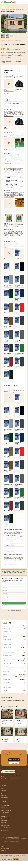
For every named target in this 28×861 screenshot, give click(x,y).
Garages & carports (5, 793)
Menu (24, 2)
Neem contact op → (5, 844)
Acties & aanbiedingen (6, 810)
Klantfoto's (3, 850)
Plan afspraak (15, 763)
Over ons (3, 846)
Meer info (18, 856)
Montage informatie (5, 829)
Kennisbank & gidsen (5, 818)
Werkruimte (3, 795)
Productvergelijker (5, 812)
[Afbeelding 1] (3, 36)
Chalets (2, 788)
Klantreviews (4, 807)
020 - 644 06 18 (11, 614)
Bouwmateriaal (4, 797)
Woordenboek (4, 820)
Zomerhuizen (4, 790)
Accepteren (16, 859)
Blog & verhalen (4, 823)
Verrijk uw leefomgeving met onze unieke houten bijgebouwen (13, 9)
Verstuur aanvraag (14, 603)
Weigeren (10, 859)
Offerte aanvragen (13, 759)
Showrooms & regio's (5, 808)
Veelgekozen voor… (5, 825)
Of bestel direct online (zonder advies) (14, 610)
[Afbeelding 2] (7, 36)
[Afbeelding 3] (12, 36)
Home (3, 7)
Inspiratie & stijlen (5, 803)
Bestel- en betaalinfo (5, 848)
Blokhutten (3, 787)
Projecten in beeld (5, 805)
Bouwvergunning (5, 830)
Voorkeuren (4, 859)
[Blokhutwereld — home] (8, 2)
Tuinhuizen (3, 785)
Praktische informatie (5, 827)
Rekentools (3, 822)
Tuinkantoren (4, 792)
